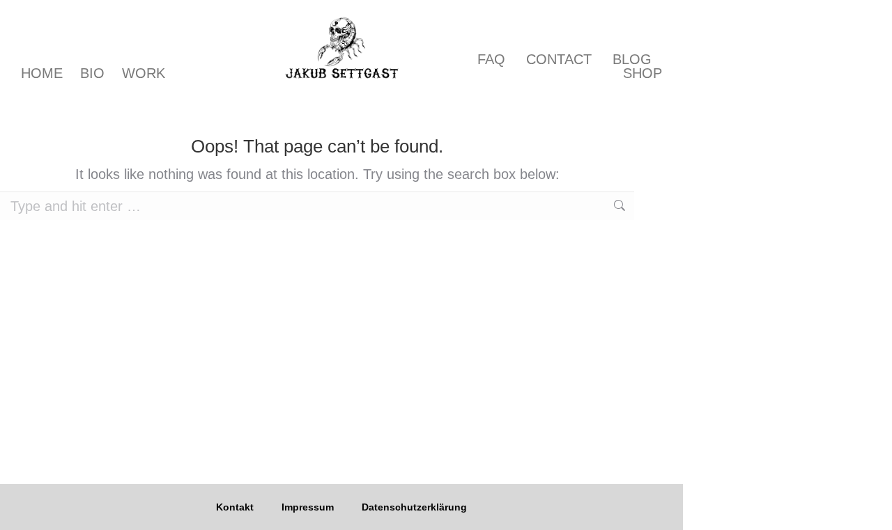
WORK (143, 73)
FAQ (491, 59)
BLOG (632, 59)
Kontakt (235, 507)
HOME (42, 73)
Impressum (308, 507)
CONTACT (559, 59)
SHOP (642, 73)
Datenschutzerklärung (414, 507)
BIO (92, 73)
